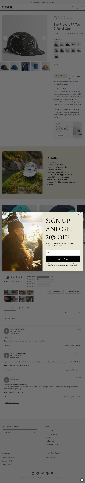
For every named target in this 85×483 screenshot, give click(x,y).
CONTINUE (63, 259)
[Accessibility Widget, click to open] (82, 480)
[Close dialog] (80, 214)
